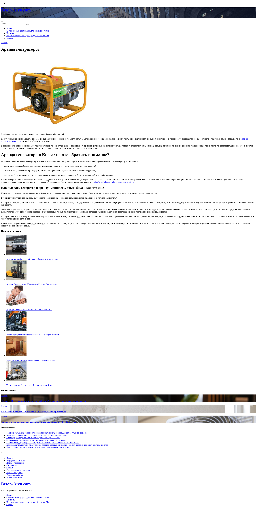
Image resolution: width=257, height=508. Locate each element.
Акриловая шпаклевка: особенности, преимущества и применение (33, 411)
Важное (10, 458)
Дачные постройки (15, 463)
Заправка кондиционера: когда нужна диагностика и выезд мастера (37, 440)
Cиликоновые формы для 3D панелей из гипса (27, 31)
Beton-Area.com (16, 9)
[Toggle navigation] (2, 21)
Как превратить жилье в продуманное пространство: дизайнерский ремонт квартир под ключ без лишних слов (57, 445)
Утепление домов (14, 472)
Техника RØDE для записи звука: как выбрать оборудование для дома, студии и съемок (43, 401)
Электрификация (14, 477)
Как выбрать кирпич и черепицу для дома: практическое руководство (38, 447)
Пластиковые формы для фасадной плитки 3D (27, 35)
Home (9, 28)
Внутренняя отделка (15, 460)
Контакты (10, 33)
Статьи (4, 42)
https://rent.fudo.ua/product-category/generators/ (114, 182)
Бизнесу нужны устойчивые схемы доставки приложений (33, 437)
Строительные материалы (18, 470)
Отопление (11, 465)
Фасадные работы (14, 475)
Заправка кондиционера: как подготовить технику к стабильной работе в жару (39, 422)
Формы (9, 38)
